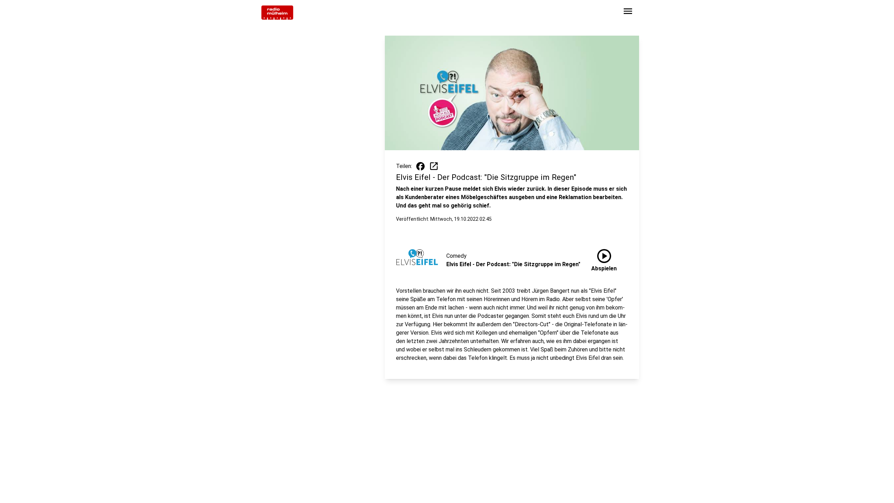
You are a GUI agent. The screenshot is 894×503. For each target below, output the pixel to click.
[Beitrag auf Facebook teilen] (420, 166)
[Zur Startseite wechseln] (277, 12)
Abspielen (604, 259)
